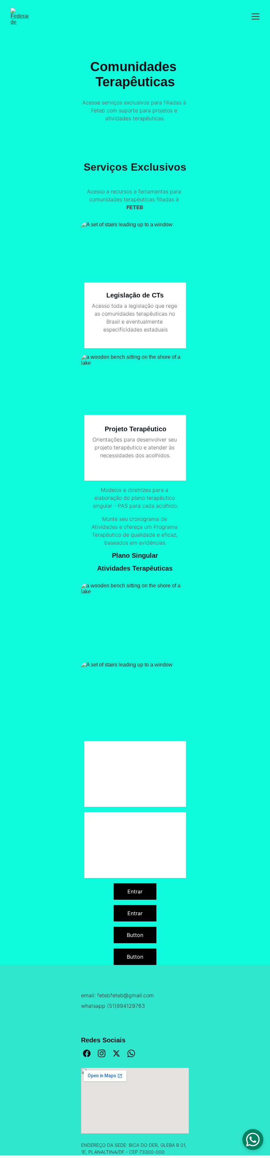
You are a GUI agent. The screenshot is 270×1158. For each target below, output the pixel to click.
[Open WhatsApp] (252, 1139)
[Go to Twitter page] (116, 1053)
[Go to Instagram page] (101, 1053)
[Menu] (255, 16)
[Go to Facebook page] (87, 1053)
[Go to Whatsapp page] (131, 1053)
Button (135, 935)
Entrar (135, 891)
